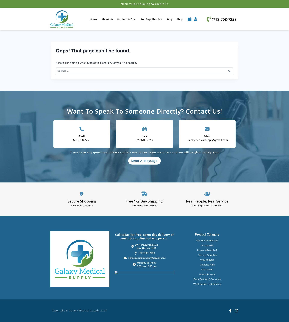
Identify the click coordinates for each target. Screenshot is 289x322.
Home (93, 19)
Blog (169, 19)
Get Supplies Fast (151, 19)
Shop (180, 19)
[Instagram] (236, 310)
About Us (107, 19)
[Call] (81, 129)
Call (82, 136)
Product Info (125, 19)
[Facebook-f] (230, 310)
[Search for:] (144, 70)
